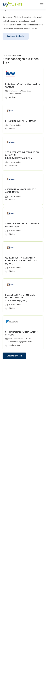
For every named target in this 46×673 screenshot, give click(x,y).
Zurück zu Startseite (15, 36)
